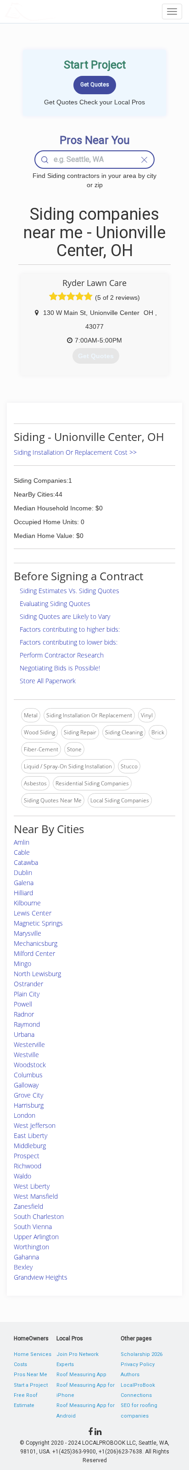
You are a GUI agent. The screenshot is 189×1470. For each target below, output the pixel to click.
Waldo (22, 1176)
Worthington (31, 1246)
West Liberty (32, 1186)
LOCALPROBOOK (58, 11)
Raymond (27, 1024)
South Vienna (33, 1226)
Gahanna (26, 1257)
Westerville (29, 1044)
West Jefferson (35, 1125)
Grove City (28, 1095)
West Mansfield (36, 1196)
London (24, 1115)
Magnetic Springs (38, 923)
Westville (26, 1054)
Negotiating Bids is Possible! (60, 668)
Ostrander (28, 983)
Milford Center (34, 953)
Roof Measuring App (81, 1375)
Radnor (24, 1014)
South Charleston (39, 1216)
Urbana (24, 1034)
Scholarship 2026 (141, 1354)
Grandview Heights (40, 1277)
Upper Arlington (36, 1236)
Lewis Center (32, 913)
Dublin (23, 872)
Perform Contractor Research (62, 655)
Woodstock (30, 1064)
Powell (23, 1004)
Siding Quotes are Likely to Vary (65, 616)
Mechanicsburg (35, 943)
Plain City (26, 994)
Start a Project (31, 1385)
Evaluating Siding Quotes (55, 603)
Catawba (26, 862)
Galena (23, 882)
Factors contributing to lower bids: (68, 642)
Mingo (22, 963)
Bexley (23, 1267)
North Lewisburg (37, 973)
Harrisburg (29, 1105)
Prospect (26, 1155)
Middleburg (30, 1145)
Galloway (26, 1085)
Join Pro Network (77, 1354)
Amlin (21, 842)
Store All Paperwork (48, 680)
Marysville (27, 933)
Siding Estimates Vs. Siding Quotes (69, 590)
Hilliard (23, 892)
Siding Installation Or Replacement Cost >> (75, 452)
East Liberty (30, 1135)
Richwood (27, 1165)
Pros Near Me (30, 1375)
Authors (130, 1375)
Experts (65, 1364)
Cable (22, 852)
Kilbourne (27, 902)
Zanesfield (28, 1206)
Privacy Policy (138, 1364)
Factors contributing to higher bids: (70, 629)
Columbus (28, 1074)
